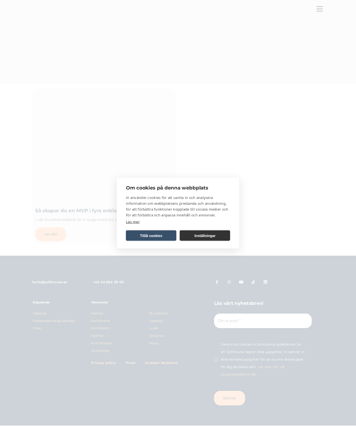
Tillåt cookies (151, 235)
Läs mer (133, 221)
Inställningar (205, 235)
